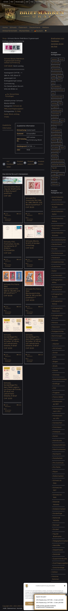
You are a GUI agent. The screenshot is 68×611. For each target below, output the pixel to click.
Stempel (56, 525)
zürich (54, 181)
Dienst (55, 370)
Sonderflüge (57, 513)
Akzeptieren (31, 603)
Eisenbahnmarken (60, 379)
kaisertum (55, 120)
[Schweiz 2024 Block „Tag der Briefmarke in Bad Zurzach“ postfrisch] (13, 180)
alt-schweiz (55, 63)
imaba (6, 117)
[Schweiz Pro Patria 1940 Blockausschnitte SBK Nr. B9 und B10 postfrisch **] (34, 278)
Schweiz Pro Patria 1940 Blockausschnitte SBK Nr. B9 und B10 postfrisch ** (34, 293)
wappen (61, 174)
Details (19, 213)
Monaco (55, 322)
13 (15, 111)
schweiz (54, 154)
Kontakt (19, 608)
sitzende (55, 157)
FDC (60, 103)
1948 (18, 111)
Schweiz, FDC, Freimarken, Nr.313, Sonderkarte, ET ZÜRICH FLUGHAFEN (11, 246)
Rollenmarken (58, 476)
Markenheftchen (59, 445)
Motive (54, 141)
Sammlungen (57, 336)
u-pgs (54, 174)
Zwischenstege (58, 567)
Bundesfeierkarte (58, 90)
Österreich (55, 184)
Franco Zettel (58, 397)
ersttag (16, 114)
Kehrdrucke (57, 440)
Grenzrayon (57, 427)
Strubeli (56, 529)
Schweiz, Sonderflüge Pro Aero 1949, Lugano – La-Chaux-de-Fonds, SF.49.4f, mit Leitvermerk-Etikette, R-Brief (12, 389)
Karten (55, 436)
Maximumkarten (59, 449)
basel (6, 114)
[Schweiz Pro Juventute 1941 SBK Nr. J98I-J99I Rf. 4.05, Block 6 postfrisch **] (34, 186)
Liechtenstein (56, 124)
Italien (54, 271)
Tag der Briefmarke (55, 169)
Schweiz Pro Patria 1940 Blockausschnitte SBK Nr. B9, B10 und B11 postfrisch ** (12, 288)
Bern (59, 79)
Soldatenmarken (59, 509)
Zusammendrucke (60, 559)
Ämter (55, 353)
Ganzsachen (57, 423)
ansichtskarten (57, 73)
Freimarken (56, 113)
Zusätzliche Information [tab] (6, 126)
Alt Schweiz (57, 348)
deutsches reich (57, 97)
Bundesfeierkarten (59, 240)
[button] (65, 586)
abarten (54, 59)
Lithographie (56, 130)
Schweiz (55, 340)
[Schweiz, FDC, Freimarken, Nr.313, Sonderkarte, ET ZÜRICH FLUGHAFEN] (13, 232)
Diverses (56, 375)
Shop (4, 38)
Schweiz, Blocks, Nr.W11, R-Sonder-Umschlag (33, 243)
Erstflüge (56, 384)
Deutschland (56, 100)
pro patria (55, 147)
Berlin (54, 79)
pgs (60, 141)
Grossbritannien (58, 262)
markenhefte (56, 137)
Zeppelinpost (58, 550)
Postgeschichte (58, 331)
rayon (62, 147)
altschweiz (55, 66)
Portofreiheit (57, 458)
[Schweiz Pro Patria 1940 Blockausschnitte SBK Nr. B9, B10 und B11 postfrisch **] (13, 276)
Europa (54, 249)
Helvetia (54, 117)
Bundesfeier (56, 86)
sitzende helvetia (57, 161)
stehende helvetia (58, 164)
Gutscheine (56, 266)
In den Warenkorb (8, 214)
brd (53, 83)
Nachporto (57, 454)
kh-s (62, 120)
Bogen (55, 361)
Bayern (60, 76)
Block (11, 114)
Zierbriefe (56, 554)
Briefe (55, 366)
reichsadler (55, 151)
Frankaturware (57, 110)
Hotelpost (56, 432)
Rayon (55, 471)
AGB (4, 608)
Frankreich (56, 258)
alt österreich (56, 69)
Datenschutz (11, 608)
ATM (54, 357)
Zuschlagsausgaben (15, 109)
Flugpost (55, 107)
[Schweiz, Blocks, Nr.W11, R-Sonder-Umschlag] (34, 231)
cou (53, 93)
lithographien (56, 134)
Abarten (56, 344)
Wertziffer (55, 177)
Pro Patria (56, 467)
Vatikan (55, 572)
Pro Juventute (56, 144)
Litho (53, 127)
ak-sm (61, 59)
